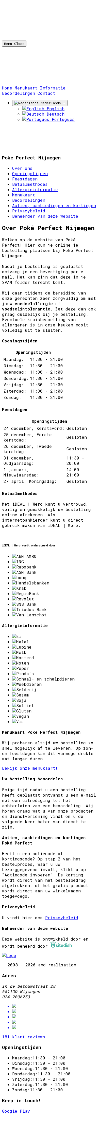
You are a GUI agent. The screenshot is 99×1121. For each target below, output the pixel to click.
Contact (46, 93)
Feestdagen (25, 178)
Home (7, 87)
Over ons (22, 168)
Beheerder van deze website (45, 216)
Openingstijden (30, 173)
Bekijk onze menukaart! (30, 768)
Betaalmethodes (30, 184)
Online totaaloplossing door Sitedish (47, 1116)
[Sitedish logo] (9, 955)
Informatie (52, 87)
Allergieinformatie (35, 189)
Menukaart (26, 87)
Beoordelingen (20, 93)
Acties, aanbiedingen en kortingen (54, 205)
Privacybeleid (28, 210)
